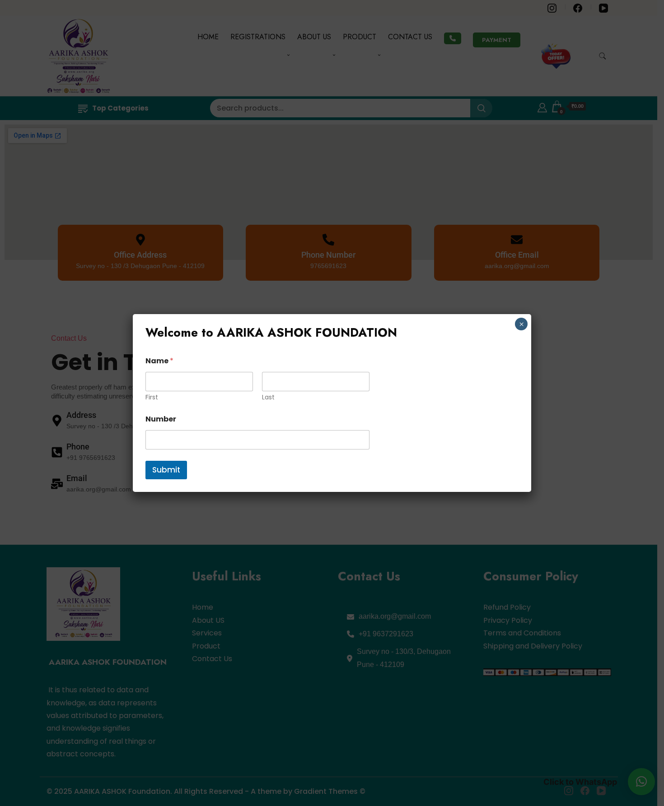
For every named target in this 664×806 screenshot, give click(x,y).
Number (160, 419)
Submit (166, 469)
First (151, 397)
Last (268, 397)
